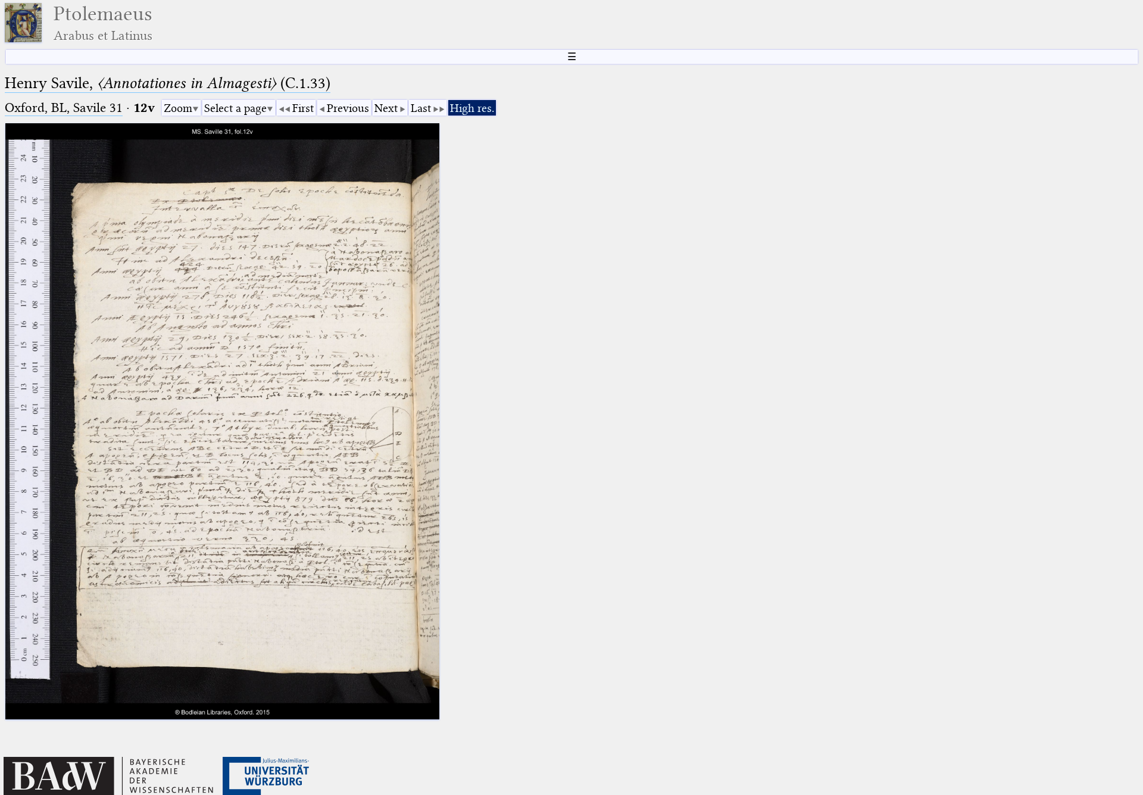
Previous (348, 108)
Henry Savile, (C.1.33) (167, 83)
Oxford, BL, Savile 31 (64, 107)
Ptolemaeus (103, 22)
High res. (472, 108)
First (303, 108)
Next (386, 108)
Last (421, 108)
